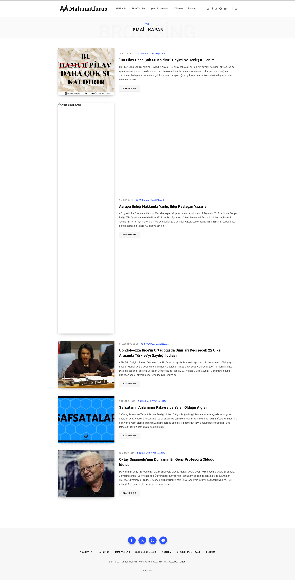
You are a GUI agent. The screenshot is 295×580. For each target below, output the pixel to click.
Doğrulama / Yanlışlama (151, 54)
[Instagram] (153, 540)
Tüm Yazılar (122, 552)
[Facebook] (132, 540)
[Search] (234, 8)
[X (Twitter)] (142, 540)
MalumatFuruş (177, 562)
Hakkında (104, 552)
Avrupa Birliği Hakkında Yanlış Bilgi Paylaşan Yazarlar (163, 206)
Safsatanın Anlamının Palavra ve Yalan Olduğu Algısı (163, 407)
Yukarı (148, 571)
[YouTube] (163, 540)
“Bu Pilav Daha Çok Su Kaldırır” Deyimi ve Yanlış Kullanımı (167, 60)
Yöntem (167, 552)
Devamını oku (130, 88)
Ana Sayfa (86, 552)
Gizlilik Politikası (188, 552)
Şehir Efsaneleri (146, 552)
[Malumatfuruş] (83, 8)
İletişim (210, 552)
